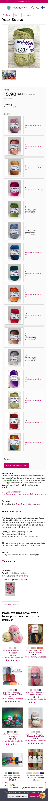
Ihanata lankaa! (24, 2)
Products (7, 15)
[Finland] (43, 8)
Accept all (34, 796)
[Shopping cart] (37, 8)
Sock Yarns (27, 15)
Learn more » (37, 792)
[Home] (18, 9)
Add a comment (11, 604)
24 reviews (34, 504)
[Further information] (3, 561)
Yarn (17, 15)
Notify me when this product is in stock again (24, 494)
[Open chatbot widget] (42, 796)
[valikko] (3, 8)
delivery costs (31, 94)
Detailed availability (11, 492)
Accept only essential (17, 796)
